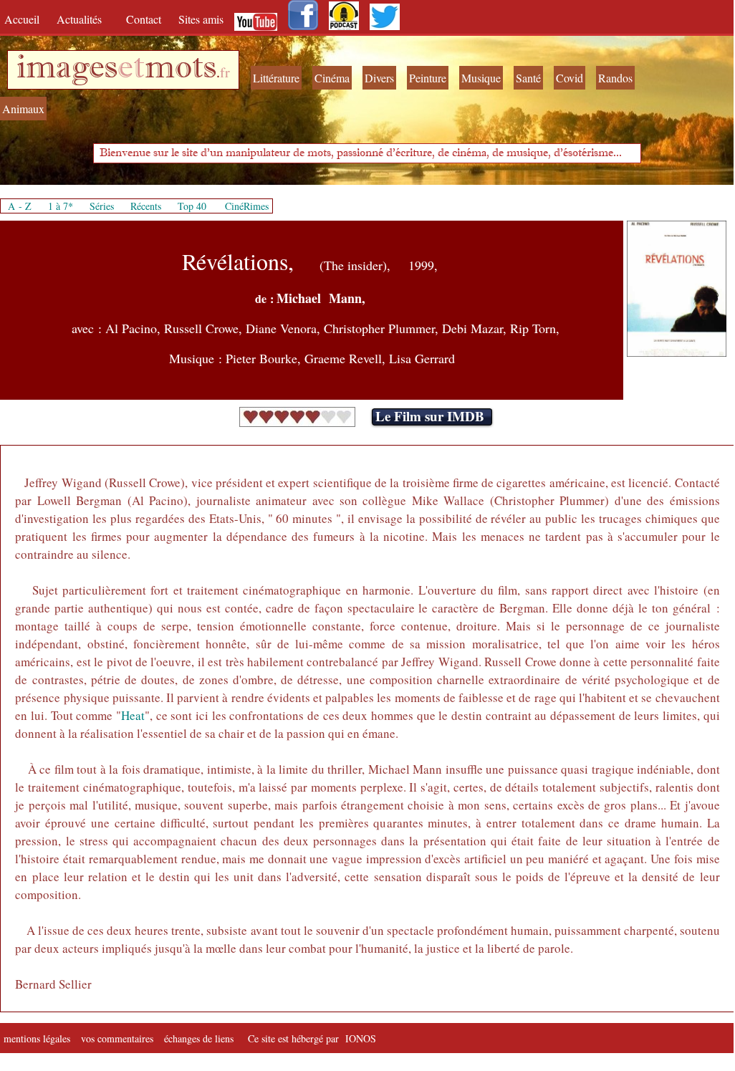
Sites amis (201, 19)
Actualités (84, 19)
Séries (102, 206)
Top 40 (192, 206)
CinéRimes (247, 206)
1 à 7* (60, 206)
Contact (145, 19)
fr (225, 72)
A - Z (20, 206)
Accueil (25, 19)
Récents (145, 206)
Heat (133, 715)
